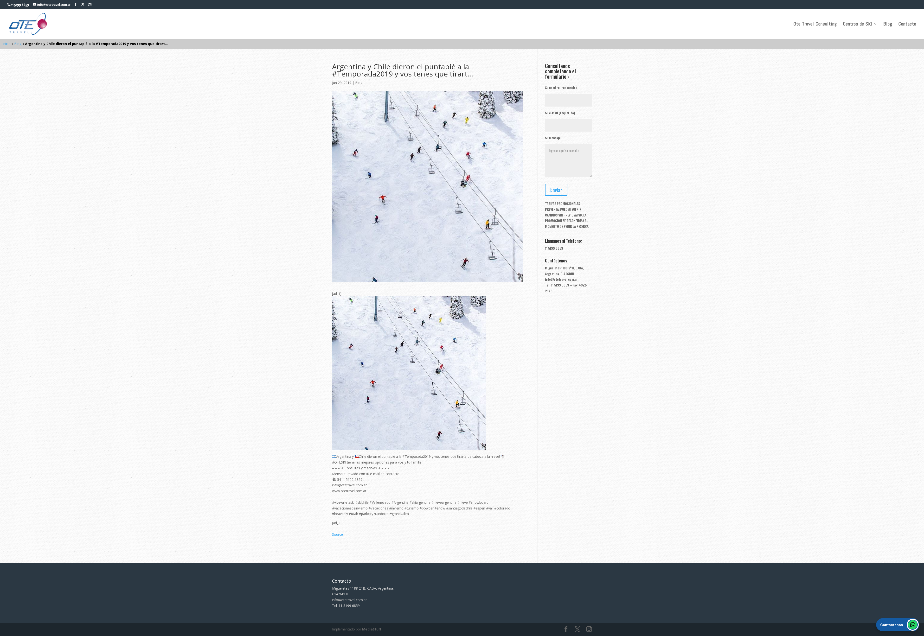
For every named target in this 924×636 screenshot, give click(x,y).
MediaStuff (371, 629)
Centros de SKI (858, 24)
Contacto (907, 24)
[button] (897, 624)
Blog (887, 24)
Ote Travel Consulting (815, 24)
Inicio (6, 43)
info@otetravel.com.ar (561, 279)
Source (337, 534)
